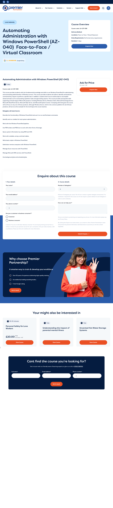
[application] (42, 8)
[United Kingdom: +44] (9, 208)
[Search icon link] (103, 9)
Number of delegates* (64, 185)
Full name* (15, 371)
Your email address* (12, 194)
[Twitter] (7, 2)
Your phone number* (12, 204)
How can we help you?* (65, 203)
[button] (94, 8)
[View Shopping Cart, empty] (108, 8)
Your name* (9, 185)
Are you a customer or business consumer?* (19, 213)
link (20, 332)
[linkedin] (4, 2)
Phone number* (77, 371)
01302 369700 (78, 366)
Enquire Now (89, 46)
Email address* (46, 371)
